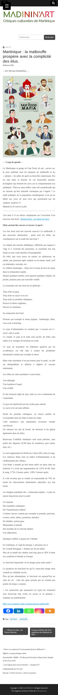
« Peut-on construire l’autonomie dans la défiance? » (24, 649)
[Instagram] (39, 610)
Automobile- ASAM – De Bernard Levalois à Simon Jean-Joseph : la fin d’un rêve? (28, 659)
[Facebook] (8, 610)
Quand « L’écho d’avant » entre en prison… (20, 673)
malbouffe (23, 619)
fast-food (13, 619)
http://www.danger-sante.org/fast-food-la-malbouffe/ (26, 604)
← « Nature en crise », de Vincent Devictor (13, 631)
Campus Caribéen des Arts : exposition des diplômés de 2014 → (41, 632)
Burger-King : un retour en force (35, 219)
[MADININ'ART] (29, 15)
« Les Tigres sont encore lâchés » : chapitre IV (21, 665)
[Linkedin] (19, 610)
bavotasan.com (41, 691)
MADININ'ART (28, 688)
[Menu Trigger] (7, 6)
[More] (50, 610)
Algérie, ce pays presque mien (14, 653)
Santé (8, 47)
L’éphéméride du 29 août (13, 669)
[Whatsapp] (29, 610)
